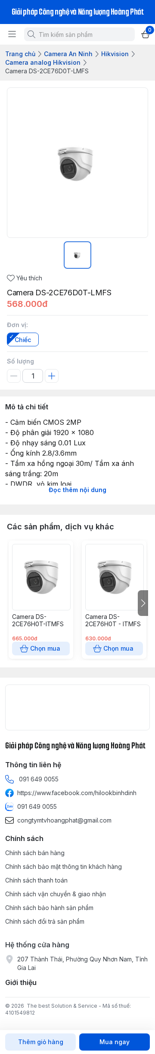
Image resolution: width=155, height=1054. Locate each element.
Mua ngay (114, 1041)
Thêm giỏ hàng (40, 1041)
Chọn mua (45, 648)
